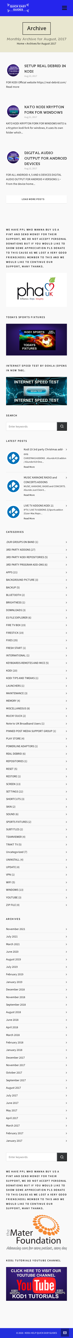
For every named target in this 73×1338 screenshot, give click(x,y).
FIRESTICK (12, 633)
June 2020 (12, 952)
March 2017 (13, 1126)
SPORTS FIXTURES (17, 822)
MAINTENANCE (15, 693)
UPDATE (11, 867)
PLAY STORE (13, 738)
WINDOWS (12, 890)
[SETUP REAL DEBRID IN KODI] (13, 70)
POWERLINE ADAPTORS (20, 746)
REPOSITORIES (15, 761)
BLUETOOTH (13, 595)
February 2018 (14, 1042)
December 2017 (15, 1058)
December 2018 (15, 989)
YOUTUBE (12, 897)
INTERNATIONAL (16, 655)
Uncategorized (15, 852)
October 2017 (14, 1073)
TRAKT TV (12, 844)
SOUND (10, 814)
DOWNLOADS (14, 610)
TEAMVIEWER (14, 837)
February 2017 (14, 1133)
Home (20, 43)
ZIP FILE (11, 905)
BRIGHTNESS (13, 602)
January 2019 (14, 982)
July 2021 (12, 936)
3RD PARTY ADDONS (18, 550)
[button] (62, 426)
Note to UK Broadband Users (23, 724)
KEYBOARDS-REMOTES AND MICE (25, 663)
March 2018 (13, 1035)
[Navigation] (64, 8)
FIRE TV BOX (13, 625)
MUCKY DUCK (14, 716)
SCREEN (10, 784)
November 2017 (15, 1065)
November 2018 (15, 997)
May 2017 (11, 1110)
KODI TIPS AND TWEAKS (20, 678)
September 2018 (16, 1005)
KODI (9, 671)
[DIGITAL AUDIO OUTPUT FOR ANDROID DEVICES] (13, 157)
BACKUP (11, 587)
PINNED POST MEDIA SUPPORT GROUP (29, 731)
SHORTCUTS (13, 799)
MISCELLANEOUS (16, 708)
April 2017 (12, 1118)
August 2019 (13, 959)
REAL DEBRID (14, 754)
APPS (9, 572)
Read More (29, 467)
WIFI (8, 882)
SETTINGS (12, 791)
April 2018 (12, 1027)
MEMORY (11, 701)
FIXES (9, 640)
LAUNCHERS (13, 686)
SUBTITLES (12, 829)
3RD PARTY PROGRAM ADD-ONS (25, 565)
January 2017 (14, 1141)
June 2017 (12, 1103)
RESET (10, 769)
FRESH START (14, 648)
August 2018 (13, 1012)
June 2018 (12, 1020)
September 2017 (16, 1080)
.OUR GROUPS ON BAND (20, 542)
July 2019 (12, 967)
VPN (8, 875)
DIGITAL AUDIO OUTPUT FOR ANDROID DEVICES (45, 158)
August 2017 (13, 1088)
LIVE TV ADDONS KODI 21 (39, 506)
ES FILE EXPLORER (17, 618)
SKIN (9, 807)
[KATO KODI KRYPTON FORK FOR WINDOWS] (13, 111)
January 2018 (14, 1050)
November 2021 (15, 929)
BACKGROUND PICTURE (20, 580)
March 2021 (13, 944)
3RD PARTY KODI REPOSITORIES (25, 557)
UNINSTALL (13, 860)
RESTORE (11, 776)
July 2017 (12, 1095)
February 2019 (14, 974)
